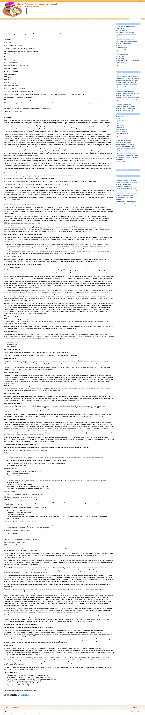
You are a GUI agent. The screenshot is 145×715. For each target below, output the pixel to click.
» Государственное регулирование (125, 32)
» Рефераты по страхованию (123, 86)
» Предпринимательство (122, 51)
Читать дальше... (121, 207)
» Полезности (119, 159)
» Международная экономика (124, 43)
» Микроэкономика (121, 47)
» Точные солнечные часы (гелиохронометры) (128, 76)
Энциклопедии (79, 19)
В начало (21, 19)
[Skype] (24, 695)
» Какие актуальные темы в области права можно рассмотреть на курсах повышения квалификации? (128, 78)
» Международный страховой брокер (126, 82)
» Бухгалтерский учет (122, 30)
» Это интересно (120, 161)
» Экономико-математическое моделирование (128, 60)
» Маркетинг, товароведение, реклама (126, 41)
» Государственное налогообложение (126, 34)
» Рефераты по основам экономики (125, 91)
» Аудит (118, 118)
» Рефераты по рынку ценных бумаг (126, 90)
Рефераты (107, 19)
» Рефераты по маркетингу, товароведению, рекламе (128, 99)
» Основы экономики (122, 53)
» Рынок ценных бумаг (122, 54)
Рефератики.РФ (136, 713)
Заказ (50, 19)
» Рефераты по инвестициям (123, 104)
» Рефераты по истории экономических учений (128, 101)
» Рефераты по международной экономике (127, 97)
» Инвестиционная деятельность (125, 36)
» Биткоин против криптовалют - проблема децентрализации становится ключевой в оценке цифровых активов (128, 80)
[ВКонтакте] (5, 695)
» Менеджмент (120, 45)
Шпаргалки (93, 19)
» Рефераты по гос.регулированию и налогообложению (128, 106)
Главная (7, 19)
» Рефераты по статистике (123, 88)
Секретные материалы (138, 1)
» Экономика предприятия (123, 49)
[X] (13, 695)
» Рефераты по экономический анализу (126, 84)
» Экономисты (120, 62)
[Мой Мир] (11, 695)
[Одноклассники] (8, 695)
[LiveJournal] (16, 695)
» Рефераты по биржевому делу (124, 110)
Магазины (64, 19)
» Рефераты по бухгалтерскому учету (126, 108)
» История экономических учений (125, 39)
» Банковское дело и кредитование (125, 26)
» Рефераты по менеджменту (123, 95)
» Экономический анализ (123, 64)
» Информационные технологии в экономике (128, 38)
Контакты (135, 707)
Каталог (36, 19)
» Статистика (120, 56)
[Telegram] (27, 695)
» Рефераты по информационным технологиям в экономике (128, 103)
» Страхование (120, 58)
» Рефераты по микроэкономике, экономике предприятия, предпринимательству (128, 93)
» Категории (119, 116)
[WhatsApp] (22, 695)
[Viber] (19, 695)
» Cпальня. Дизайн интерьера (124, 75)
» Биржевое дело (120, 28)
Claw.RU (138, 711)
